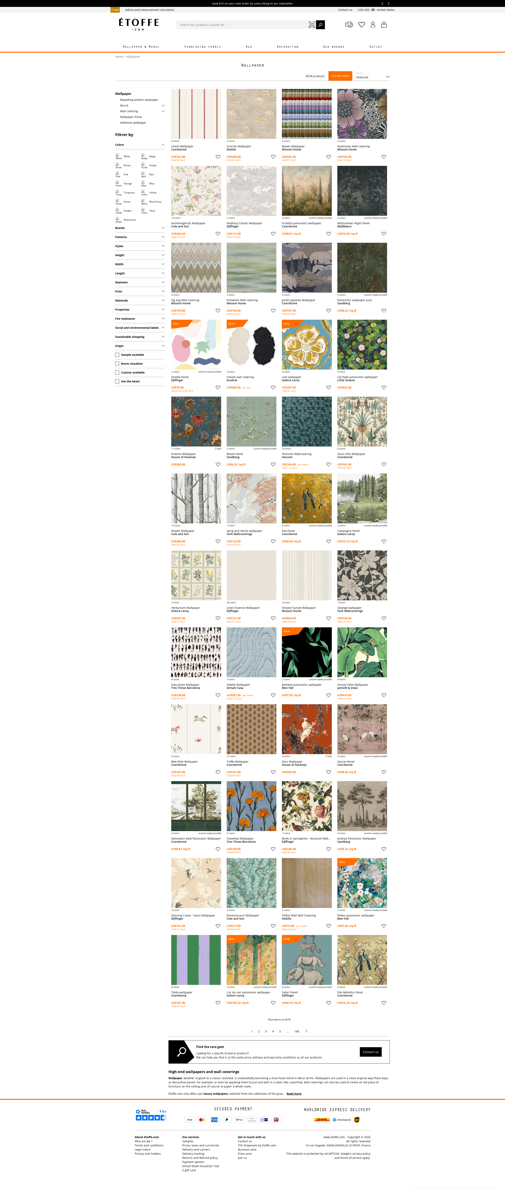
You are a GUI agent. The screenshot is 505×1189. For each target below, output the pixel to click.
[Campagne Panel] (362, 498)
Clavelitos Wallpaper (240, 838)
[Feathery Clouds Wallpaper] (252, 191)
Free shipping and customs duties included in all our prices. (252, 3)
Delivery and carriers (196, 1149)
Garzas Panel (345, 761)
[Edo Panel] (307, 498)
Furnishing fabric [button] (202, 47)
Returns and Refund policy (200, 1158)
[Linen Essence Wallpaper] (252, 575)
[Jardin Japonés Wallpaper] (307, 268)
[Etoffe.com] (139, 24)
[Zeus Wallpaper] (307, 729)
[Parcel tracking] (349, 25)
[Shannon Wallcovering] (307, 421)
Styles (119, 246)
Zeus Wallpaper (292, 761)
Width (119, 264)
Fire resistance (125, 318)
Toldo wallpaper (182, 992)
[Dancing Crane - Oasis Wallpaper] (196, 883)
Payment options (193, 1162)
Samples (188, 1141)
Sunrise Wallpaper (239, 146)
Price (118, 291)
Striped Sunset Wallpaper (299, 607)
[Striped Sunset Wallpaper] (307, 575)
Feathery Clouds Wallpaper (244, 223)
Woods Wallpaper (183, 530)
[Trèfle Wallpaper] (252, 729)
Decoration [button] (287, 47)
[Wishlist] (361, 25)
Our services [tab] (190, 1137)
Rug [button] (249, 47)
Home (119, 56)
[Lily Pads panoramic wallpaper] (362, 345)
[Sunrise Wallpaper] (252, 114)
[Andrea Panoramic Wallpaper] (362, 806)
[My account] (373, 25)
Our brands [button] (334, 47)
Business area (247, 1149)
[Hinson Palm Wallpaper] (362, 652)
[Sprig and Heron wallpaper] (252, 498)
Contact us (345, 10)
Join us (242, 1158)
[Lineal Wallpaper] (196, 114)
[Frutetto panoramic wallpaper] (307, 191)
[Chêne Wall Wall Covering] (307, 883)
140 (296, 1031)
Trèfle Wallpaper (238, 761)
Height (119, 255)
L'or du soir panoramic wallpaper (248, 992)
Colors (119, 145)
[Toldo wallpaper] (196, 960)
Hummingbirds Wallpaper (188, 223)
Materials (121, 300)
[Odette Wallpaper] (252, 652)
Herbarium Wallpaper (185, 607)
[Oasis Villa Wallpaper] (362, 421)
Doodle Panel (180, 377)
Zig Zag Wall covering (185, 300)
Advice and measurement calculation (149, 10)
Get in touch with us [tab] (252, 1137)
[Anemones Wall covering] (362, 114)
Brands (120, 228)
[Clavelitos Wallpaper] (252, 806)
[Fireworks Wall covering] (252, 268)
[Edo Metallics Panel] (362, 960)
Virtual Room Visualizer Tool (200, 1166)
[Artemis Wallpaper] (196, 421)
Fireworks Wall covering (242, 300)
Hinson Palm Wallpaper (352, 684)
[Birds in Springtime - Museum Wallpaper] (307, 806)
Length (120, 273)
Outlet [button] (375, 47)
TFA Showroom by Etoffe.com (257, 1145)
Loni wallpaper (291, 377)
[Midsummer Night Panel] (362, 191)
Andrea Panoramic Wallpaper (356, 838)
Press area (245, 1153)
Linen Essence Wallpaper (243, 607)
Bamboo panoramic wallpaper (302, 684)
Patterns (121, 237)
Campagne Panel (348, 530)
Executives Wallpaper (185, 684)
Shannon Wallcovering (296, 454)
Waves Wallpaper (293, 146)
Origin (119, 346)
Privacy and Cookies (148, 1153)
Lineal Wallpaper (182, 146)
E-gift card (189, 1170)
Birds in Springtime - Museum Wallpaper (307, 838)
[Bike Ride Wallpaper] (196, 729)
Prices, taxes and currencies (200, 1145)
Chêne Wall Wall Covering (299, 915)
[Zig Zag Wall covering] (196, 268)
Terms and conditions (149, 1145)
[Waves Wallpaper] (307, 114)
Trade (115, 10)
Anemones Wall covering (353, 146)
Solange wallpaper (349, 607)
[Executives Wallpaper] (196, 652)
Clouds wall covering (240, 377)
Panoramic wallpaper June (354, 300)
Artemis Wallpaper (183, 454)
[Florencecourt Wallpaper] (252, 883)
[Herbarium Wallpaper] (196, 575)
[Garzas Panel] (362, 729)
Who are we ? (143, 1141)
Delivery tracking (193, 1153)
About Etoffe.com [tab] (147, 1137)
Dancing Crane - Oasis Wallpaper (193, 915)
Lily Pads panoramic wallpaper (357, 377)
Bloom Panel (235, 454)
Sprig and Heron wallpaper (244, 530)
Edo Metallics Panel (350, 992)
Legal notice (143, 1149)
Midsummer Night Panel (353, 223)
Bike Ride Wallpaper (184, 761)
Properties (122, 309)
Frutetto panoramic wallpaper (301, 223)
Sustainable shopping (129, 337)
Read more (294, 1094)
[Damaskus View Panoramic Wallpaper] (196, 806)
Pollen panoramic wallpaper (355, 915)
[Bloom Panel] (252, 421)
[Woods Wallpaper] (196, 498)
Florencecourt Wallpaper (243, 915)
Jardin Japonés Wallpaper (298, 300)
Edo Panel (288, 530)
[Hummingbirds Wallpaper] (196, 191)
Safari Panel (290, 992)
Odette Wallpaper (238, 684)
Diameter (121, 282)
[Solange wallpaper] (362, 575)
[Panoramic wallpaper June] (362, 268)
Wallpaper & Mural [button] (141, 47)
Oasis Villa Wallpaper (351, 454)
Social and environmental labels (137, 328)
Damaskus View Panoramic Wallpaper (196, 838)
